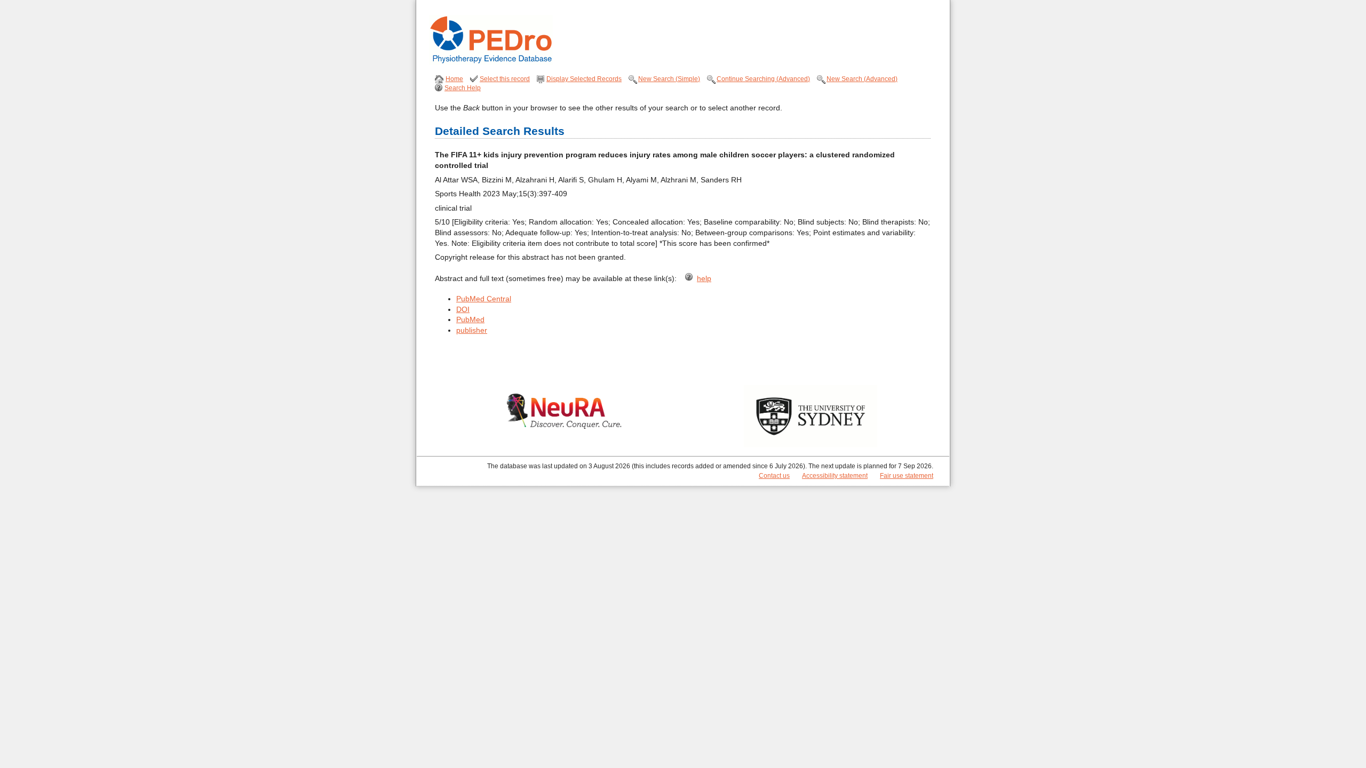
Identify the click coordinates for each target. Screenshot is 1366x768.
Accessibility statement (835, 475)
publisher (471, 330)
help (704, 278)
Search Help (462, 88)
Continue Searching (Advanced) (763, 79)
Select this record (505, 79)
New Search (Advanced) (862, 79)
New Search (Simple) (669, 79)
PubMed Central (483, 298)
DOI (463, 309)
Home (454, 79)
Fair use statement (906, 475)
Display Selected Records (584, 79)
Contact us (774, 475)
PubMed (470, 319)
